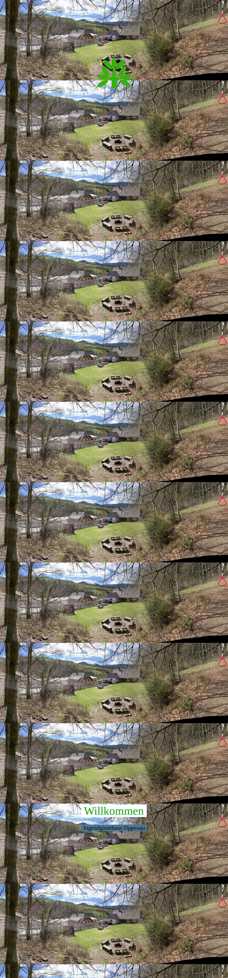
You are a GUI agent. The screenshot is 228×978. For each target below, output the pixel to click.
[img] (114, 72)
